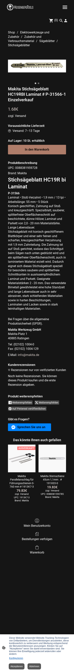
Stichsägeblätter (19, 45)
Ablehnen (34, 666)
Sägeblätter (47, 41)
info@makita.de (28, 355)
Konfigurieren (16, 658)
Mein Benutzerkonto (37, 526)
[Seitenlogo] (20, 7)
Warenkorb (37, 552)
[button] (29, 427)
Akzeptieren (16, 666)
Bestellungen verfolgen (37, 539)
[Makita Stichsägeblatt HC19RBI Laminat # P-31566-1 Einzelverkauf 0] (37, 66)
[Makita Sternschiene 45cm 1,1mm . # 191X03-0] (52, 458)
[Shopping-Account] (65, 20)
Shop (11, 32)
